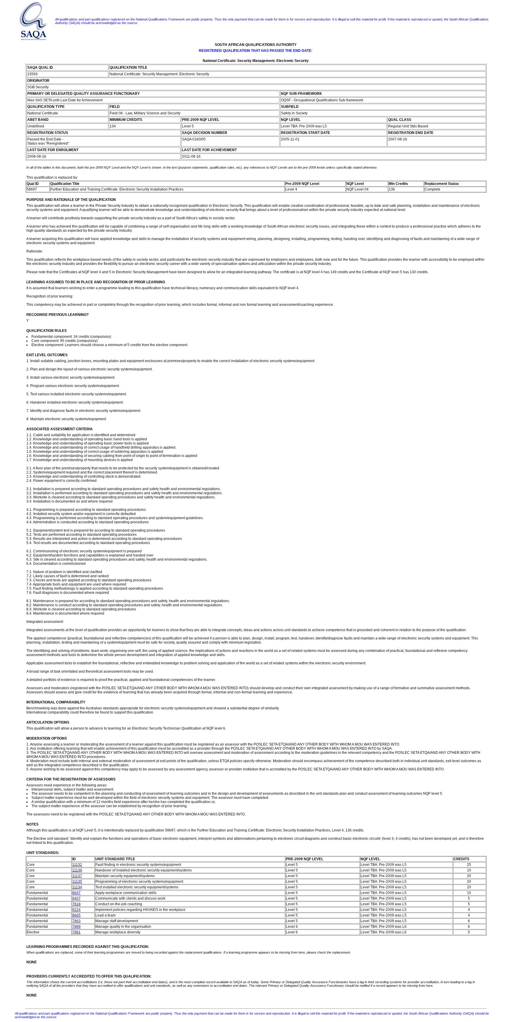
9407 (76, 898)
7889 (76, 927)
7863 (76, 921)
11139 (77, 870)
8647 (76, 893)
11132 (77, 865)
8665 (76, 915)
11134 (77, 887)
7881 (76, 932)
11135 (77, 881)
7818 (76, 904)
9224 (76, 910)
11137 (77, 876)
